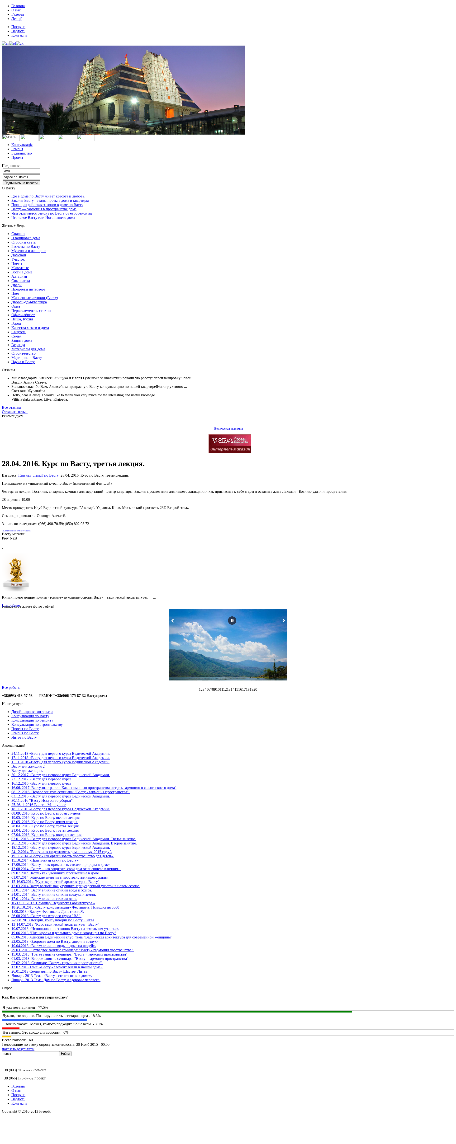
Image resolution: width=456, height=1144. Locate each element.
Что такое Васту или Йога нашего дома (43, 218)
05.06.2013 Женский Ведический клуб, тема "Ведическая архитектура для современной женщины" (91, 937)
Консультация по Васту (30, 716)
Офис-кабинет (23, 315)
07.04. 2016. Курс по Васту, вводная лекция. (46, 835)
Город (16, 323)
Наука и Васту (23, 362)
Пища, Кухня (22, 319)
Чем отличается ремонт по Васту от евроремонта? (51, 213)
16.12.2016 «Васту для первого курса (41, 783)
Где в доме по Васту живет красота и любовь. (48, 196)
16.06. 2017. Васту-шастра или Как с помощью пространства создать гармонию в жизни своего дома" (93, 788)
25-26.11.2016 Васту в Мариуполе (38, 805)
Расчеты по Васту (25, 246)
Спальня (18, 234)
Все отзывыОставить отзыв (15, 409)
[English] (5, 43)
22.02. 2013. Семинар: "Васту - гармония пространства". (57, 963)
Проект (17, 157)
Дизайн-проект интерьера (32, 712)
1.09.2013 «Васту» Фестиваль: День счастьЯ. (47, 912)
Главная (24, 475)
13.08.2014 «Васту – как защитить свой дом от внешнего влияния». (66, 869)
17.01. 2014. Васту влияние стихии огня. (44, 899)
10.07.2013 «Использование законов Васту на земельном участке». (65, 929)
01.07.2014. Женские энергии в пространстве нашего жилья (59, 877)
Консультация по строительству (37, 724)
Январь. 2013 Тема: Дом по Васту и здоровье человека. (55, 980)
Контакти (19, 35)
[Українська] (20, 43)
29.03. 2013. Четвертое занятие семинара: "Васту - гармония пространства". (72, 950)
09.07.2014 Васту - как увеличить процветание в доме (55, 873)
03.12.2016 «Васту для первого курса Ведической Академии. (60, 796)
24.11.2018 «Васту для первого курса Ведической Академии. (60, 753)
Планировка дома (25, 238)
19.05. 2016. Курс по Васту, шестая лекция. (46, 818)
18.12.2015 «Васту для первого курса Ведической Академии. (60, 847)
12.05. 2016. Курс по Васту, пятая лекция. (44, 822)
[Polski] (12, 43)
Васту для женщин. (27, 771)
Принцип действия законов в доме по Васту (47, 205)
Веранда (18, 345)
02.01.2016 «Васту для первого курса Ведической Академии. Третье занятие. (73, 839)
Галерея (17, 14)
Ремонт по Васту (25, 733)
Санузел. (18, 332)
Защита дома (21, 340)
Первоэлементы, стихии (31, 311)
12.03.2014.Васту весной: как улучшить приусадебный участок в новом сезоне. (75, 886)
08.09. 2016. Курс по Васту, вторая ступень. (46, 813)
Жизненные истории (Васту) (34, 298)
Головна (18, 6)
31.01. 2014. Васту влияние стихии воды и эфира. (51, 890)
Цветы (16, 264)
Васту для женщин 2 (28, 766)
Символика (20, 281)
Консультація (22, 145)
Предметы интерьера (28, 289)
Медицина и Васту (26, 358)
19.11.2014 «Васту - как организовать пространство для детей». (62, 856)
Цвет (15, 293)
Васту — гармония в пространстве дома (43, 209)
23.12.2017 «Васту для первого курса (41, 779)
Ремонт (17, 149)
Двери (16, 285)
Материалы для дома (28, 349)
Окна (15, 306)
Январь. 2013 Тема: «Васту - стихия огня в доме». (51, 976)
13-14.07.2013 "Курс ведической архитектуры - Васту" (55, 924)
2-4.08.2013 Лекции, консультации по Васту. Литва (52, 920)
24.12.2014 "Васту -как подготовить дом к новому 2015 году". (61, 852)
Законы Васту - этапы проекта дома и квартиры (50, 200)
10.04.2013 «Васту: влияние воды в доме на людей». (53, 946)
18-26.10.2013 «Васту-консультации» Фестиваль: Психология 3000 (65, 907)
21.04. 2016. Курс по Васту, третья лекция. (45, 830)
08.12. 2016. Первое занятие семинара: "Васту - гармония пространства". (70, 792)
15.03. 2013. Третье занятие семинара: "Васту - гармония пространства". (69, 954)
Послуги (18, 27)
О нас (16, 10)
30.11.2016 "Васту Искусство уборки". (42, 800)
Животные (20, 268)
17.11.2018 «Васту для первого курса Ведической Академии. (60, 758)
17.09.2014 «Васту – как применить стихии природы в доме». (61, 865)
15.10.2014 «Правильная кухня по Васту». (45, 860)
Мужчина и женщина (28, 251)
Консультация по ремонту (32, 720)
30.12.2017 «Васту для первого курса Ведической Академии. (60, 775)
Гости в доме (21, 272)
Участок (18, 259)
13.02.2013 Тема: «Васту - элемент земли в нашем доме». (57, 967)
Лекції (16, 19)
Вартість (18, 31)
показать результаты (18, 1049)
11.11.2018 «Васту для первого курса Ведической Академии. (60, 762)
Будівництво (21, 153)
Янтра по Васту (24, 737)
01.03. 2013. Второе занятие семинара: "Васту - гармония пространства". (70, 958)
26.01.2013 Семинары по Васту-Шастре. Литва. (49, 971)
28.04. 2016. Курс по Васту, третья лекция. (45, 826)
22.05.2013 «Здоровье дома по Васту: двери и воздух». (55, 941)
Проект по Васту (25, 729)
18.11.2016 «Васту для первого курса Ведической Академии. (60, 809)
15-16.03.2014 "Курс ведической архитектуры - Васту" (55, 882)
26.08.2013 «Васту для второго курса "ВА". (46, 916)
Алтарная (19, 276)
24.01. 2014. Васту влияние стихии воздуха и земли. (53, 894)
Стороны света (23, 242)
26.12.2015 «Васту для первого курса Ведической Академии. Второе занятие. (74, 843)
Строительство (23, 353)
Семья (16, 336)
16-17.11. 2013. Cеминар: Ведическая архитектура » (53, 903)
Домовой (18, 255)
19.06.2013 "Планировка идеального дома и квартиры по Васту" (63, 933)
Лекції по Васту (46, 475)
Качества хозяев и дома (30, 328)
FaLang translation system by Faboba (16, 531)
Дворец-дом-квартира (29, 302)
